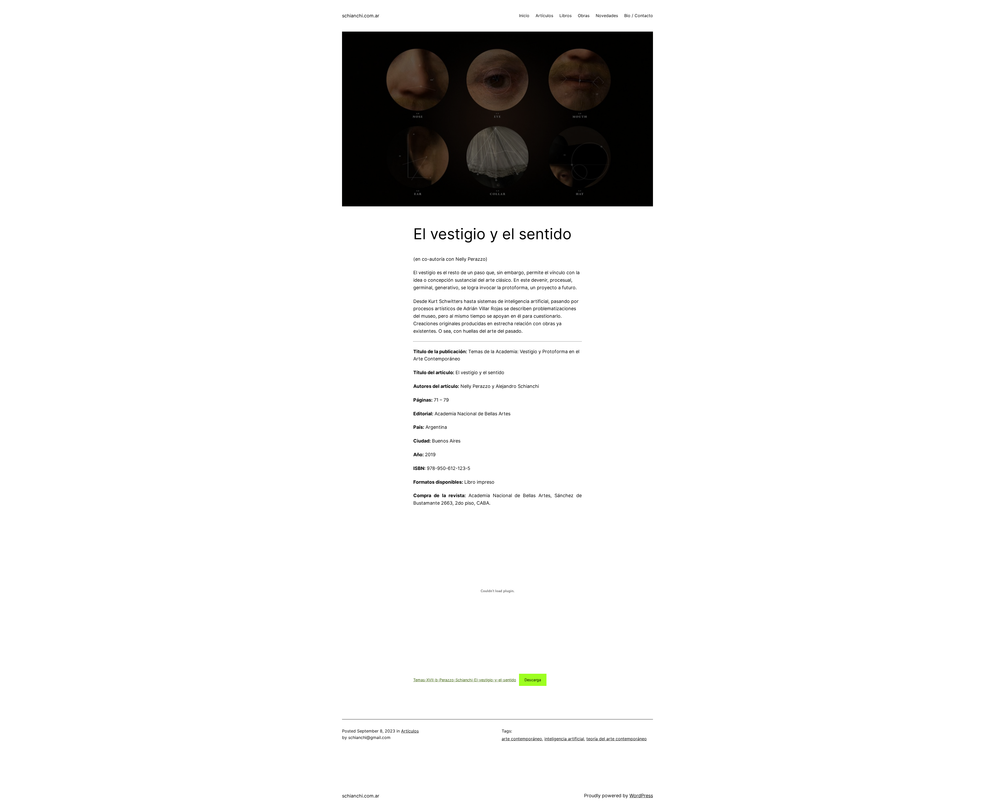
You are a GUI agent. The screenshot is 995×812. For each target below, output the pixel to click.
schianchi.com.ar (360, 15)
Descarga (532, 680)
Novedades (607, 15)
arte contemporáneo (522, 738)
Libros (565, 15)
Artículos (544, 15)
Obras (583, 15)
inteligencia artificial (564, 738)
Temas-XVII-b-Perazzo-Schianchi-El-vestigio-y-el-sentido (464, 680)
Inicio (524, 15)
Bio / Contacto (638, 15)
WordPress (641, 795)
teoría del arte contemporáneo (616, 738)
